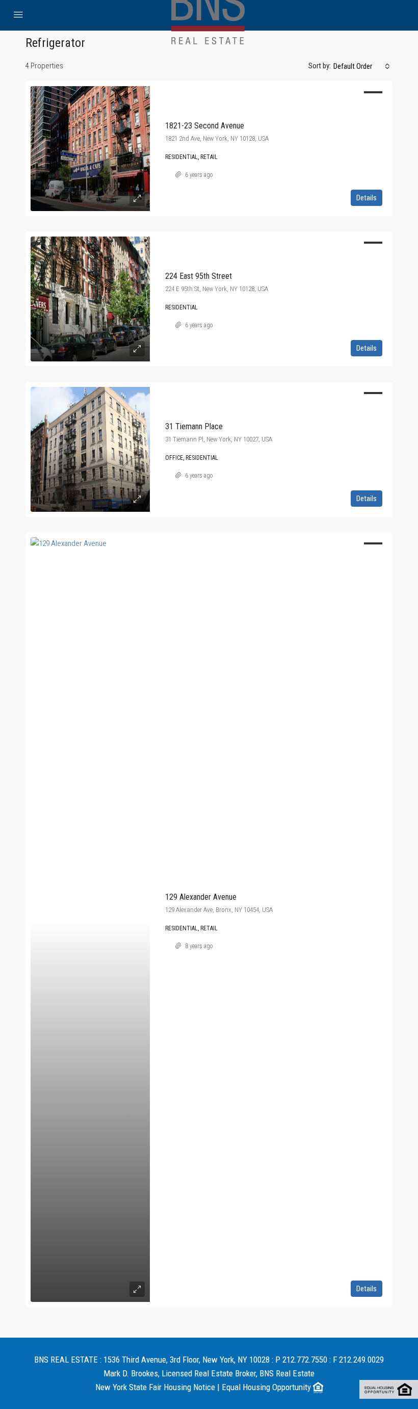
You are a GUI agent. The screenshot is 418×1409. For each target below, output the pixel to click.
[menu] (18, 15)
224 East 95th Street (198, 276)
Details (366, 197)
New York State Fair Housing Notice (155, 1387)
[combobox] (361, 66)
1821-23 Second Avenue (204, 126)
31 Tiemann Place (194, 426)
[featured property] (90, 148)
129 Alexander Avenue (201, 897)
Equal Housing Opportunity (267, 1387)
